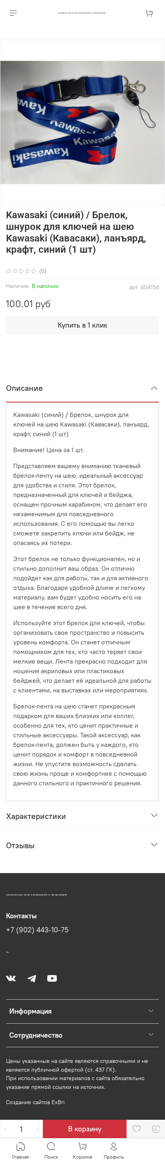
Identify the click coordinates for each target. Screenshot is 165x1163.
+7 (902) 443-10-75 (37, 930)
